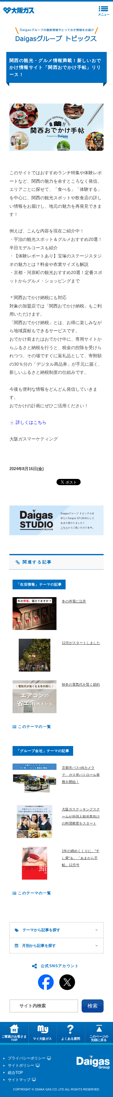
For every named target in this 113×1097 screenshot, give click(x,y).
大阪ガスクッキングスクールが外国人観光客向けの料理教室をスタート (81, 816)
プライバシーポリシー (27, 1058)
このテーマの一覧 (34, 726)
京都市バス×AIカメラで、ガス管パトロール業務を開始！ (81, 775)
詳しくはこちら (31, 422)
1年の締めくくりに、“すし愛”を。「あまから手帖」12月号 (81, 858)
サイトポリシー (21, 1065)
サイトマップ (19, 1080)
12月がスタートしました (81, 643)
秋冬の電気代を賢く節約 (81, 684)
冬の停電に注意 (74, 601)
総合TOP (15, 1072)
